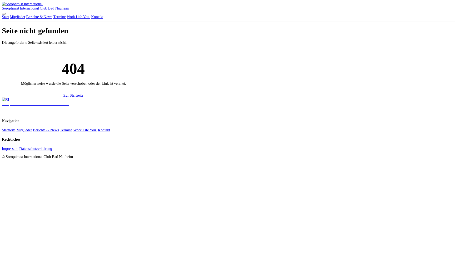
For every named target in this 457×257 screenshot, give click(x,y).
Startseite (8, 130)
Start (5, 17)
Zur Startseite (73, 95)
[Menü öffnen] (4, 14)
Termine (59, 17)
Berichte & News (39, 17)
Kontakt (97, 17)
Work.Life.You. (78, 17)
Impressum (10, 149)
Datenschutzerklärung (35, 149)
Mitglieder (17, 17)
